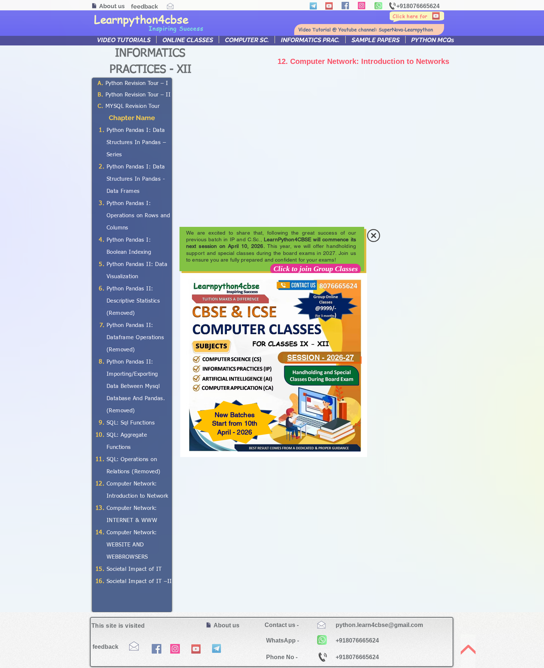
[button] (373, 235)
